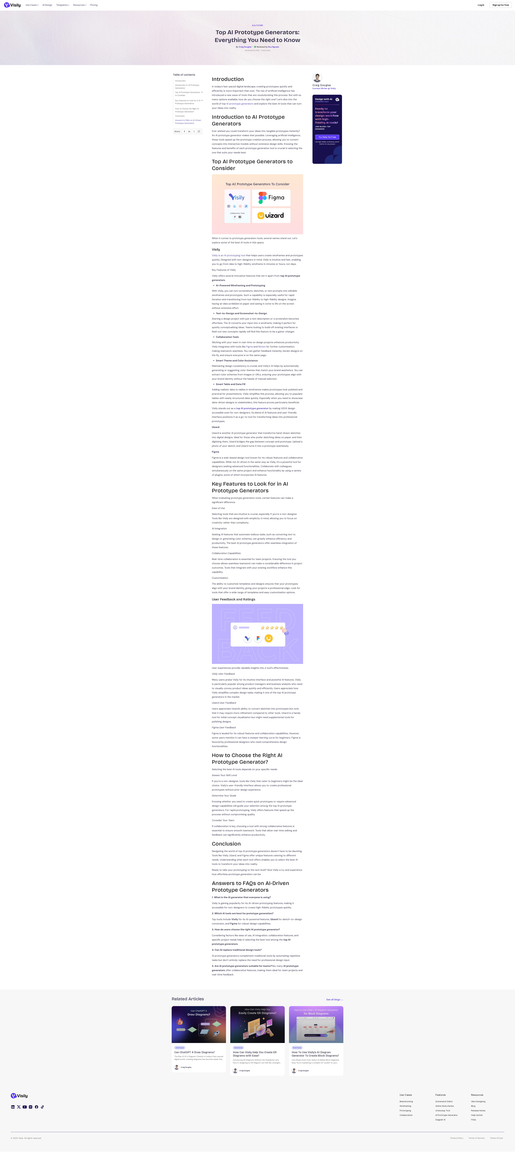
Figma (249, 346)
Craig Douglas (186, 1071)
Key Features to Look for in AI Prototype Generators (187, 102)
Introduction (180, 81)
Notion (262, 346)
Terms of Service (476, 1138)
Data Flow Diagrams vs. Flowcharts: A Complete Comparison (257, 1054)
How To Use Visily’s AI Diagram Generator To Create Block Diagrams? (198, 1054)
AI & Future (257, 25)
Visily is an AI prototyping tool (228, 255)
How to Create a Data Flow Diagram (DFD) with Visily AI (314, 1054)
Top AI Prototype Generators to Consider (187, 93)
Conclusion (180, 116)
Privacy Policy (456, 1138)
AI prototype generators (239, 103)
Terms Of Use (496, 1138)
